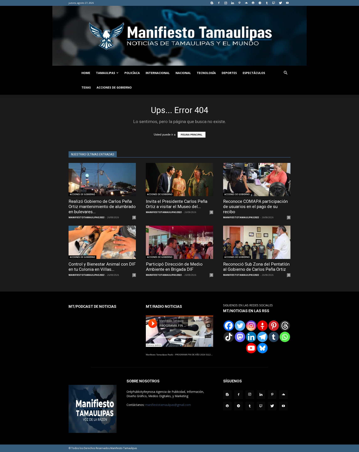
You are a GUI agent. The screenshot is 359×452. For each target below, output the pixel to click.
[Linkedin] (232, 3)
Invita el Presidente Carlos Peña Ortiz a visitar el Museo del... (176, 204)
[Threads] (285, 325)
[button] (285, 73)
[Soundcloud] (246, 3)
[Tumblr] (267, 3)
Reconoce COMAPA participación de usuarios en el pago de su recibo (255, 206)
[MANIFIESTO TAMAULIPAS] (179, 36)
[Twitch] (273, 3)
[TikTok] (229, 337)
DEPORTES (229, 73)
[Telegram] (260, 3)
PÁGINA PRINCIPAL (191, 134)
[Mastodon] (240, 337)
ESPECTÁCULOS (254, 73)
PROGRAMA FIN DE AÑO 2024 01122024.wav (197, 354)
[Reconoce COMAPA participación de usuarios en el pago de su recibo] (256, 179)
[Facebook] (219, 3)
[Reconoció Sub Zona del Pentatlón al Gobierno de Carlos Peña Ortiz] (256, 242)
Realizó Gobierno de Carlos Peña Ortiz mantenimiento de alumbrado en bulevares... (102, 206)
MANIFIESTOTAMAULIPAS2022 (86, 217)
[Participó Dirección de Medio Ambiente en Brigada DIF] (179, 242)
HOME (85, 73)
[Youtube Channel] (251, 348)
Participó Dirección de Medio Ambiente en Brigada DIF (174, 267)
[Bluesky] (262, 348)
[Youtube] (287, 3)
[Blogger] (212, 3)
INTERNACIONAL (158, 73)
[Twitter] (280, 3)
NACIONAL (183, 73)
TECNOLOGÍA (206, 73)
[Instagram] (226, 3)
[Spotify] (253, 3)
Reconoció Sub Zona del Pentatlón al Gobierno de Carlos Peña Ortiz (256, 267)
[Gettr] (262, 325)
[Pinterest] (239, 3)
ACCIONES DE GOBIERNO (114, 87)
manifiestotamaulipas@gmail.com (168, 405)
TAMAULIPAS (105, 73)
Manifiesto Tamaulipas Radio (159, 354)
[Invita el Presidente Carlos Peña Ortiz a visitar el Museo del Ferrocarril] (179, 179)
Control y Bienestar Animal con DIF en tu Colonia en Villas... (102, 267)
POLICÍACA (132, 73)
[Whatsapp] (285, 337)
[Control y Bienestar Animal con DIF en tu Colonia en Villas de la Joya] (102, 242)
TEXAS (86, 87)
